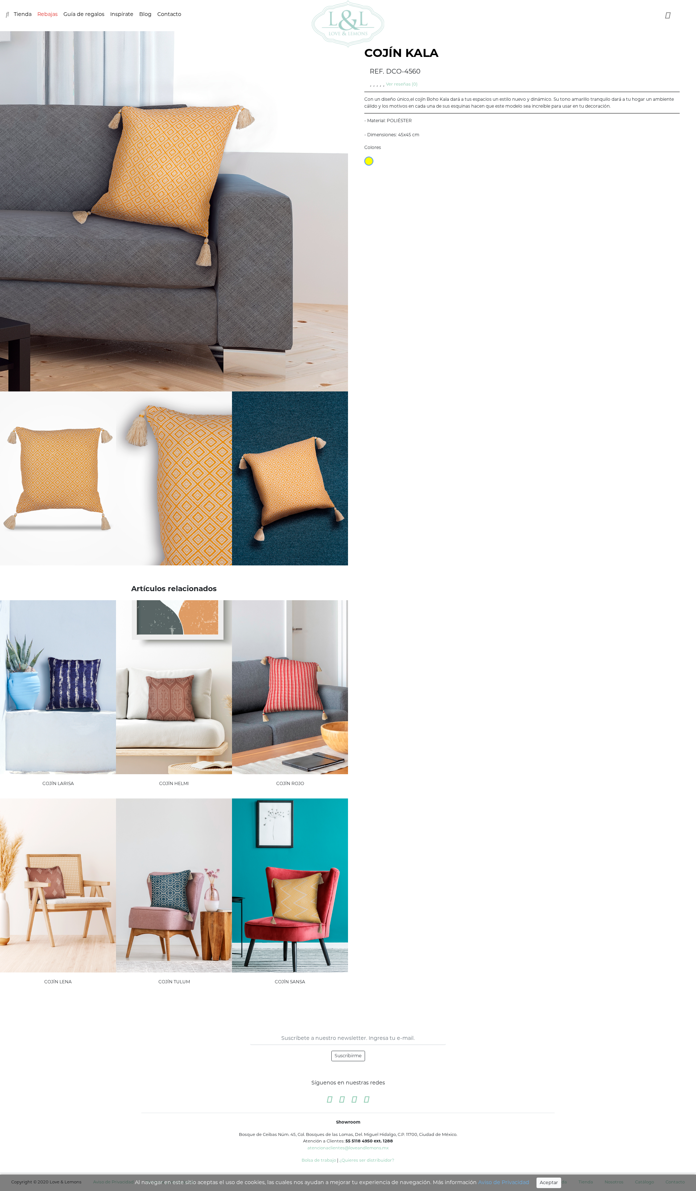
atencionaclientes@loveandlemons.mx (348, 1147)
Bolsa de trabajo (319, 1160)
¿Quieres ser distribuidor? (366, 1160)
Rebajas (47, 14)
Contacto (169, 14)
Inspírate (121, 14)
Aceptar (549, 1182)
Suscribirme (348, 1055)
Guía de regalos (83, 14)
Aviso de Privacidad (503, 1182)
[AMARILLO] (368, 161)
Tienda (23, 14)
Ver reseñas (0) (402, 84)
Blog (145, 14)
